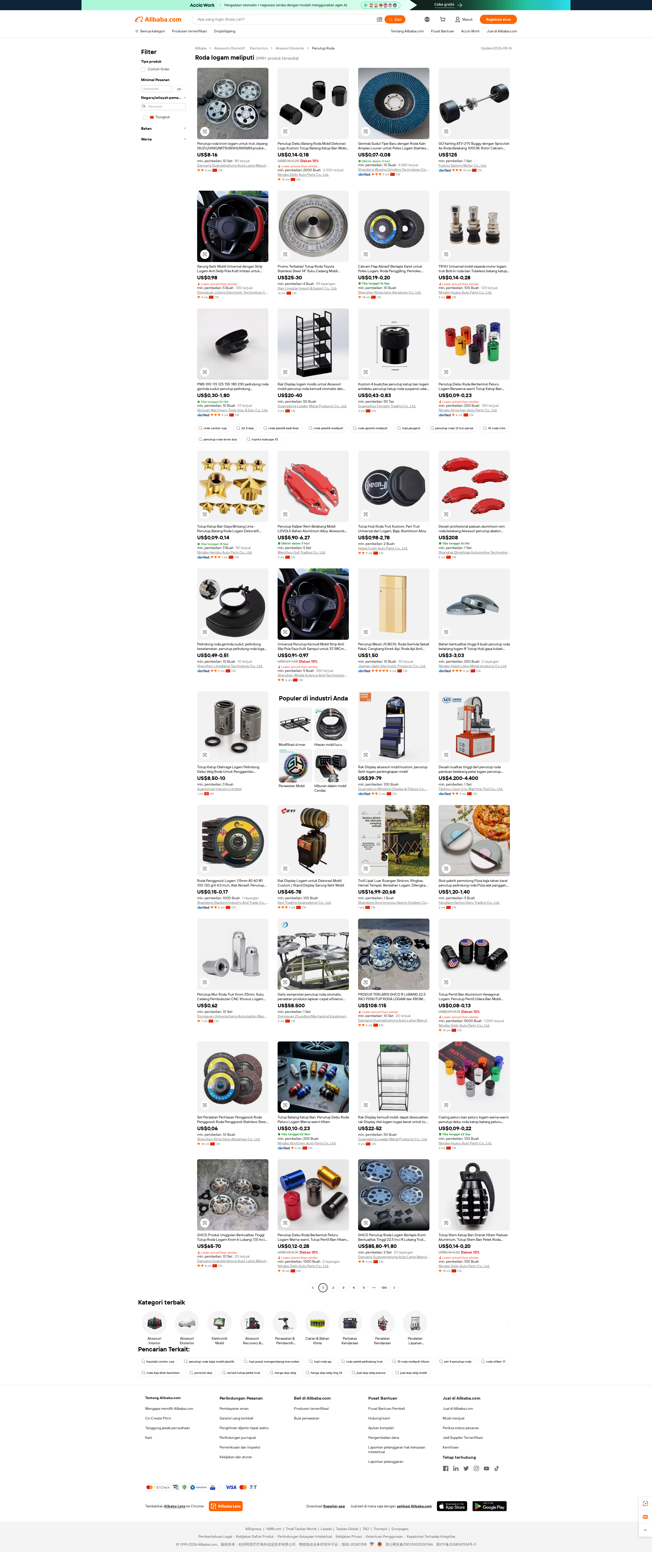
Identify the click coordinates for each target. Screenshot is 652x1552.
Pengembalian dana (383, 1438)
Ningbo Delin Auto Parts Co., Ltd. (303, 175)
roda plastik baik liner (283, 428)
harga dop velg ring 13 (326, 1373)
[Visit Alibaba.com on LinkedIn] (456, 1468)
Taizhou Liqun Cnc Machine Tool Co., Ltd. (471, 789)
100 (384, 1287)
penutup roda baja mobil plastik (211, 1361)
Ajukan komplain (381, 1428)
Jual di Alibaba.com (458, 1408)
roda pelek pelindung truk (364, 1361)
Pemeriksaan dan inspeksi (240, 1447)
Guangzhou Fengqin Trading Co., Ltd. (387, 406)
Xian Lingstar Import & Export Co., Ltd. (307, 288)
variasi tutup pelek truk (243, 1373)
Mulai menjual (453, 1418)
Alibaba (201, 48)
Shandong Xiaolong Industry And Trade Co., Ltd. (232, 903)
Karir (148, 1438)
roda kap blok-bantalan (163, 1373)
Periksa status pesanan (461, 1428)
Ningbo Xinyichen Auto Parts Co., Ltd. (468, 410)
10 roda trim (497, 428)
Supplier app (334, 1506)
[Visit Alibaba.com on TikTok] (497, 1468)
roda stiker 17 (495, 1361)
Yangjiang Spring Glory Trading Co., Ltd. (469, 903)
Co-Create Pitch (158, 1418)
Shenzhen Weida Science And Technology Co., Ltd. (313, 675)
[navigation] (163, 668)
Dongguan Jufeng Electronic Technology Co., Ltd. (232, 292)
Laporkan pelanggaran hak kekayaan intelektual (396, 1449)
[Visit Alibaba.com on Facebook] (446, 1468)
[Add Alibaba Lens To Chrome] (226, 1506)
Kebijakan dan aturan (236, 1457)
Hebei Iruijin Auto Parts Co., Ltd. (383, 548)
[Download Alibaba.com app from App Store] (452, 1506)
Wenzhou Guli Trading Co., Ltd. (301, 552)
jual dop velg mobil (413, 1373)
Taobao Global (347, 1529)
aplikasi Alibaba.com (414, 1506)
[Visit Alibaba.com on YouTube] (486, 1468)
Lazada (326, 1529)
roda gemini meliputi (372, 428)
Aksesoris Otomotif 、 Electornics (241, 48)
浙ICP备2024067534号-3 (456, 1544)
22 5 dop (247, 428)
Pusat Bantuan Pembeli (386, 1408)
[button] (379, 19)
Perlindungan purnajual (238, 1438)
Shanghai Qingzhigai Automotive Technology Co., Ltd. (474, 552)
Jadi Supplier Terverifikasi (463, 1438)
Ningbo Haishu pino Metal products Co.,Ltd (472, 666)
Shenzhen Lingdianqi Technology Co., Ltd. (230, 666)
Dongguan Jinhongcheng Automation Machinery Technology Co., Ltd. (232, 1016)
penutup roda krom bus (220, 439)
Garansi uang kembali (236, 1418)
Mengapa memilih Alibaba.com (169, 1408)
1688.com (273, 1529)
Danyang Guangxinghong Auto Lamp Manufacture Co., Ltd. (232, 165)
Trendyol (380, 1529)
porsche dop (203, 1373)
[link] (645, 1503)
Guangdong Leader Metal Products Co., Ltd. (312, 406)
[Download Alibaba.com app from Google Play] (489, 1506)
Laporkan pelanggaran (385, 1461)
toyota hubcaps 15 (265, 439)
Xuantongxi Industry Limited (219, 789)
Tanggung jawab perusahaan (167, 1428)
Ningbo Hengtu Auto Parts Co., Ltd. (224, 552)
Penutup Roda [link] (323, 48)
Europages (400, 1529)
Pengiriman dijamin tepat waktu (244, 1428)
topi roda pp (322, 1361)
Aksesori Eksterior (290, 48)
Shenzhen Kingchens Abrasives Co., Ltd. (389, 292)
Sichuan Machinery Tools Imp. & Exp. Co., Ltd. (232, 410)
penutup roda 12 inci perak (454, 428)
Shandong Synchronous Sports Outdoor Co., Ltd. (393, 903)
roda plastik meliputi (328, 428)
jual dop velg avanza (371, 1373)
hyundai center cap (160, 1361)
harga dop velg (285, 1373)
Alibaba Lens (174, 1506)
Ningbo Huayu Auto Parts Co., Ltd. (465, 292)
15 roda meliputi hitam (413, 1361)
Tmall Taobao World (301, 1529)
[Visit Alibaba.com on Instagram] (476, 1468)
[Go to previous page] (312, 1287)
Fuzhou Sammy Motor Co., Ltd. (462, 165)
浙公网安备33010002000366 (409, 1544)
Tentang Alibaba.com (163, 1398)
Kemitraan (451, 1447)
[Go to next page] (394, 1287)
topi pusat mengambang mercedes (274, 1361)
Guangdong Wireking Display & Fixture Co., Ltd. (393, 789)
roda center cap (215, 428)
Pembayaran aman (234, 1408)
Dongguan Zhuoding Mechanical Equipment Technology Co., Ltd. (313, 1016)
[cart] (443, 20)
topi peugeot (411, 428)
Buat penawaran (306, 1418)
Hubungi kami (379, 1418)
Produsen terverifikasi (311, 1408)
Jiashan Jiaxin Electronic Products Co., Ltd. (392, 666)
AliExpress (253, 1529)
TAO (365, 1529)
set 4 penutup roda (457, 1361)
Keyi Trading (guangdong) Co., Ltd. (304, 903)
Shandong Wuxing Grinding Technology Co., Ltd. (393, 169)
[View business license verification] (372, 1544)
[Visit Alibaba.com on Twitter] (466, 1468)
